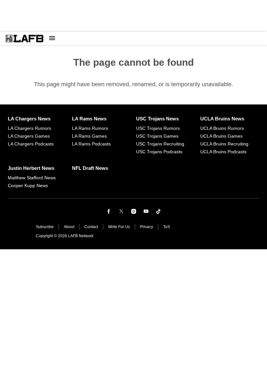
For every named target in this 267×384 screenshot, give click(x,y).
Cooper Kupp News (28, 185)
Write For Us (119, 227)
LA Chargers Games (29, 136)
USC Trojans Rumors (158, 128)
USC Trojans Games (157, 136)
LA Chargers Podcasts (31, 143)
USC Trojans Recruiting (160, 143)
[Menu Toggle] (52, 38)
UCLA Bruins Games (221, 136)
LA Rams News (89, 118)
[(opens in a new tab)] (109, 211)
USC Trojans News (157, 118)
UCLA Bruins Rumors (222, 128)
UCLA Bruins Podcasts (223, 151)
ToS (166, 227)
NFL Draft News (90, 168)
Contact (91, 227)
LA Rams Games (89, 136)
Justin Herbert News (31, 168)
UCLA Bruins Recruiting (224, 143)
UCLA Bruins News (222, 118)
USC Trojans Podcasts (159, 151)
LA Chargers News (29, 118)
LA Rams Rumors (90, 128)
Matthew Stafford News (32, 177)
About (69, 227)
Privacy (146, 227)
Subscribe (45, 227)
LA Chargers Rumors (29, 128)
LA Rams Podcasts (91, 143)
